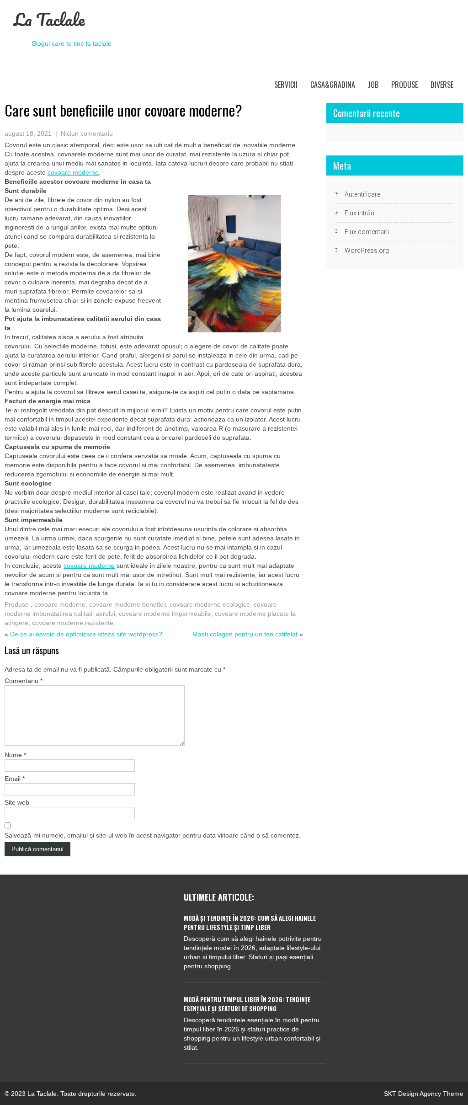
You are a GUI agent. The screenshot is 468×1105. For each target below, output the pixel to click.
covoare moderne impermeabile (165, 613)
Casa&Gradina (332, 84)
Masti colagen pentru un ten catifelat (245, 634)
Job (373, 84)
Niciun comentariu (87, 133)
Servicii (286, 84)
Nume (15, 754)
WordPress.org (367, 250)
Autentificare (362, 194)
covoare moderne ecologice (210, 604)
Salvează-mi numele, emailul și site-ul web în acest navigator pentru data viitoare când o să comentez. (153, 835)
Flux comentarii (367, 231)
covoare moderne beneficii (127, 604)
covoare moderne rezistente (72, 622)
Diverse (442, 84)
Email (15, 778)
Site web (17, 802)
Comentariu (24, 680)
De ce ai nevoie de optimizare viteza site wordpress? (86, 634)
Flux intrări (359, 213)
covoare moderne (59, 604)
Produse (404, 84)
